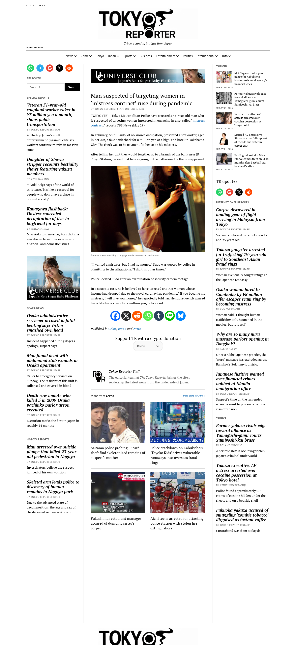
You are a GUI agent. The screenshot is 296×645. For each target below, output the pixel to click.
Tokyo (100, 56)
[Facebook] (115, 316)
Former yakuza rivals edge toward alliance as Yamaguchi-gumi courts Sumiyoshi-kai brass (250, 99)
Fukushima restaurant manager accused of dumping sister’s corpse (116, 523)
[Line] (170, 316)
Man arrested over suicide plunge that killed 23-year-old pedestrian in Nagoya (52, 451)
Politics (188, 56)
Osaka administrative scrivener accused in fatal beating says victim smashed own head (51, 322)
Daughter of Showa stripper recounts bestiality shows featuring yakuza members (52, 166)
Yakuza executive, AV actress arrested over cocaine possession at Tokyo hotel (247, 119)
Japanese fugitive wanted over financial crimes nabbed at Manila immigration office (240, 381)
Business (146, 56)
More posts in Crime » (194, 395)
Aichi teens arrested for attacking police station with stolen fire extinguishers (177, 523)
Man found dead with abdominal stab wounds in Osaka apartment (52, 360)
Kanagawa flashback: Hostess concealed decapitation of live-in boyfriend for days (48, 216)
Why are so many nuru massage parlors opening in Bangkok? (242, 339)
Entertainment (165, 56)
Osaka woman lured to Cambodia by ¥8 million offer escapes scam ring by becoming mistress (241, 296)
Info (225, 56)
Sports (127, 56)
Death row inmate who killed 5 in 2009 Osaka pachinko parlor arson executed (49, 402)
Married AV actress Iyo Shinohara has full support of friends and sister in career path (250, 140)
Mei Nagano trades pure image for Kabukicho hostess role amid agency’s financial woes (250, 78)
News (69, 56)
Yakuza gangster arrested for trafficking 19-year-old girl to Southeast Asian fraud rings (241, 256)
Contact (31, 5)
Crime (85, 56)
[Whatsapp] (148, 316)
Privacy (43, 5)
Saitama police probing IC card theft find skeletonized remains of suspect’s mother (118, 452)
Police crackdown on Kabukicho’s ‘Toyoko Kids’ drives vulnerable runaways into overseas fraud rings (176, 455)
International (206, 56)
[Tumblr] (159, 316)
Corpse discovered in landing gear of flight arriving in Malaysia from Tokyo (240, 217)
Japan (112, 56)
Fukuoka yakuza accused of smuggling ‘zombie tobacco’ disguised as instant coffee (242, 515)
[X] (126, 316)
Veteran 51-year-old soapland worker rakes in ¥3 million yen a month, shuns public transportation (51, 114)
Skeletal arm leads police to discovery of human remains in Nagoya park (53, 486)
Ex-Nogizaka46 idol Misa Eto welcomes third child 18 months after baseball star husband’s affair (251, 160)
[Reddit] (137, 316)
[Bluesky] (181, 316)
